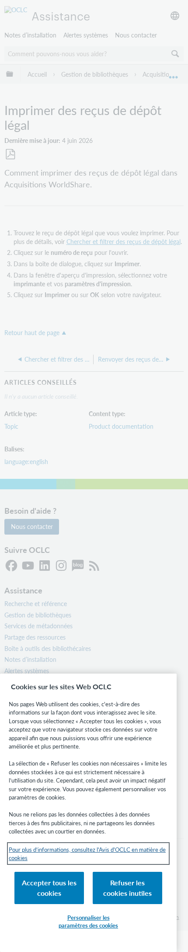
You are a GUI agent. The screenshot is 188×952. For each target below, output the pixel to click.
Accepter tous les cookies (49, 887)
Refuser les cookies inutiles (127, 887)
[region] (88, 813)
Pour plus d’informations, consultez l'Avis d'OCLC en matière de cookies (87, 853)
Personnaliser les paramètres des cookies (88, 921)
